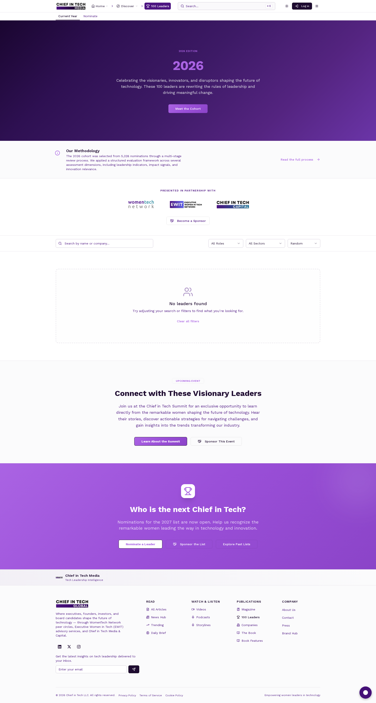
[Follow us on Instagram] (79, 647)
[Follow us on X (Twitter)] (69, 647)
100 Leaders (160, 6)
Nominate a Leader (140, 544)
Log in (305, 6)
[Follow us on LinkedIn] (60, 647)
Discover (127, 6)
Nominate (90, 16)
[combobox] (225, 243)
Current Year (67, 16)
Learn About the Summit (160, 441)
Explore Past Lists (236, 544)
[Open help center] (365, 692)
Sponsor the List (192, 544)
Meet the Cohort (188, 108)
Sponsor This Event (220, 441)
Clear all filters (188, 321)
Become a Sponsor (191, 221)
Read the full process (297, 159)
